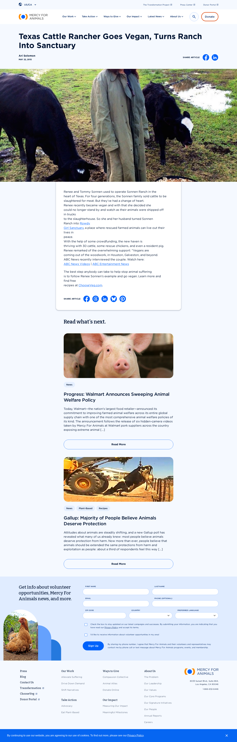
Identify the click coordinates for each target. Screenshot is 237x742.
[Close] (226, 735)
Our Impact (133, 16)
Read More (118, 444)
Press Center (186, 5)
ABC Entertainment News (110, 264)
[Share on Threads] (95, 298)
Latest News (155, 16)
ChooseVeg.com (90, 285)
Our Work (68, 16)
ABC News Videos (77, 264)
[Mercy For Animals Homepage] (201, 672)
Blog (23, 676)
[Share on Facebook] (205, 57)
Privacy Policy (135, 735)
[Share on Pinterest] (122, 298)
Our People (150, 709)
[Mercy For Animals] (33, 17)
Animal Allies (110, 683)
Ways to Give (111, 16)
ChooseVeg (27, 693)
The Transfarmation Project (156, 5)
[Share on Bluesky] (113, 298)
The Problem (151, 677)
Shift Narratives (70, 690)
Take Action (88, 16)
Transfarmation (30, 688)
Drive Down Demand (72, 683)
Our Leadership (153, 683)
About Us (175, 16)
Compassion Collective (115, 677)
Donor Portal (209, 5)
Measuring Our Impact (115, 706)
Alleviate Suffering (71, 677)
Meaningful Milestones (115, 712)
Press (23, 671)
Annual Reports (153, 715)
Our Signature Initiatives (158, 703)
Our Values (150, 690)
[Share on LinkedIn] (214, 57)
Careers (148, 722)
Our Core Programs (155, 696)
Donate (210, 16)
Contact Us (27, 682)
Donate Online (111, 690)
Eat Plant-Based (70, 712)
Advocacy (66, 706)
